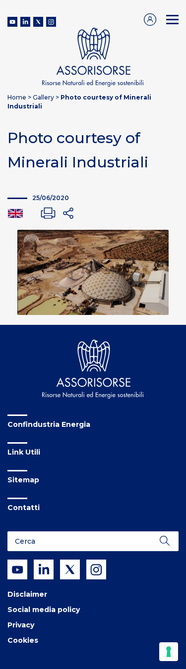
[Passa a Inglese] (15, 213)
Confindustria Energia (48, 424)
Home (16, 97)
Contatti (23, 507)
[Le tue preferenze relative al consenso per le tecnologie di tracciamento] (168, 651)
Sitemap (23, 479)
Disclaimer (27, 594)
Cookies (22, 640)
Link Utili (23, 452)
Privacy (20, 624)
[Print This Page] (48, 213)
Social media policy (43, 609)
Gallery (43, 97)
